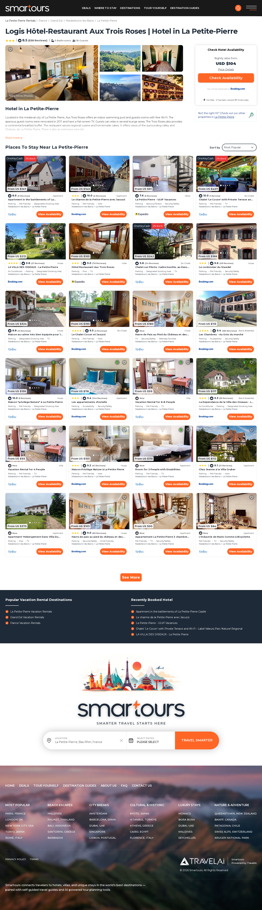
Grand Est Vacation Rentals (27, 617)
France (43, 20)
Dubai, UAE (97, 825)
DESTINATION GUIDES (79, 785)
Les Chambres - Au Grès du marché (221, 334)
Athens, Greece (141, 825)
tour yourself (46, 785)
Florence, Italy (141, 837)
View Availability (49, 214)
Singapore (97, 831)
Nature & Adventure (232, 805)
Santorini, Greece (61, 831)
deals (24, 785)
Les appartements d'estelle (89, 402)
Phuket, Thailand (61, 819)
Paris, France (15, 813)
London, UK (14, 819)
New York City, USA (19, 825)
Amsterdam (98, 813)
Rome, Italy (13, 837)
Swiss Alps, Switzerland (233, 831)
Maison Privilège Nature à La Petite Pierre (98, 469)
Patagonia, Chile (227, 825)
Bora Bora (186, 819)
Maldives (55, 813)
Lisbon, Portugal (102, 837)
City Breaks (99, 805)
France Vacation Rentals (25, 623)
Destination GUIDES (184, 8)
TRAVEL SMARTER (196, 740)
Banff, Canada (225, 819)
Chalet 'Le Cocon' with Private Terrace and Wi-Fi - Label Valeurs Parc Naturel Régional (189, 628)
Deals (86, 8)
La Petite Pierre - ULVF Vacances (155, 199)
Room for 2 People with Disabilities (157, 469)
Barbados (55, 837)
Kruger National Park (232, 837)
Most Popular (17, 805)
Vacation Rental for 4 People (26, 469)
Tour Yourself (155, 8)
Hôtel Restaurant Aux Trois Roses (93, 267)
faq (124, 785)
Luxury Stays (189, 805)
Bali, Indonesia (59, 825)
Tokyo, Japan (15, 831)
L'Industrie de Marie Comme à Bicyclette (224, 536)
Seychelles (187, 837)
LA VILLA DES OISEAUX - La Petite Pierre (33, 267)
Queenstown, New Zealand (236, 813)
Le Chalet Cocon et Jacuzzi (89, 334)
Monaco (184, 813)
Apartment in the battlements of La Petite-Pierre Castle (171, 611)
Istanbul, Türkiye (143, 819)
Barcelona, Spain (102, 819)
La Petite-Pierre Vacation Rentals (31, 611)
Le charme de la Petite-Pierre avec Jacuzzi (98, 199)
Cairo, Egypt (139, 831)
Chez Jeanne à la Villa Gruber (217, 469)
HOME (10, 785)
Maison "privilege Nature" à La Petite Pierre (35, 402)
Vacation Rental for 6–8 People (155, 402)
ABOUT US (109, 785)
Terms (34, 859)
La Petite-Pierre (107, 20)
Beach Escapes (60, 805)
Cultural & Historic (147, 805)
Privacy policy (15, 859)
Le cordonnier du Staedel (215, 267)
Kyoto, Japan (139, 813)
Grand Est (57, 20)
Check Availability (226, 78)
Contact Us (142, 785)
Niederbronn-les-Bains (80, 20)
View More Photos (21, 96)
